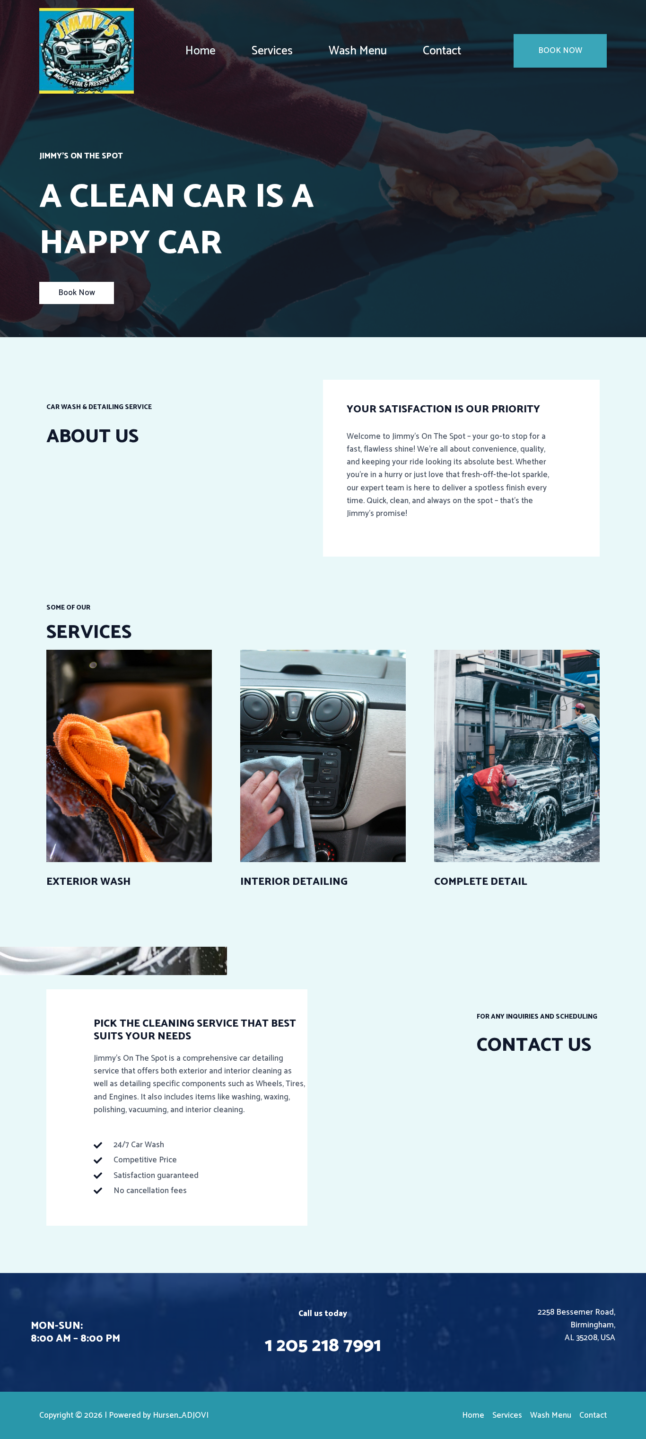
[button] (560, 51)
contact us (534, 1045)
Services (272, 51)
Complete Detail (480, 881)
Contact (442, 51)
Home (200, 51)
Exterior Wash (88, 881)
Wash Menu (358, 51)
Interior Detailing (294, 881)
